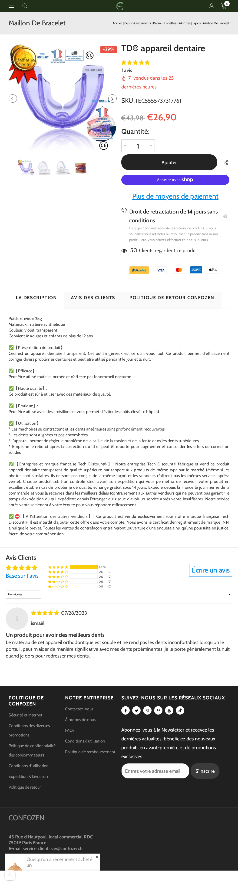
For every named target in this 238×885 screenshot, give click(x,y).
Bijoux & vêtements (138, 23)
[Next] (112, 98)
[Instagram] (147, 710)
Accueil (117, 23)
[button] (135, 62)
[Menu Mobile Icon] (11, 6)
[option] (63, 98)
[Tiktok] (180, 710)
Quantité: (135, 131)
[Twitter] (136, 710)
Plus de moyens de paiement (175, 196)
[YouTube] (169, 710)
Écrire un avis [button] (211, 570)
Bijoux (197, 23)
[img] (45, 613)
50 (133, 250)
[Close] (96, 857)
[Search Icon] (29, 6)
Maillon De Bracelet (216, 23)
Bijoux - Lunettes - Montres (172, 23)
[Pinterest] (158, 710)
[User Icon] (211, 5)
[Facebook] (125, 710)
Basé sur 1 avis (22, 575)
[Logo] (119, 5)
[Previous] (13, 98)
